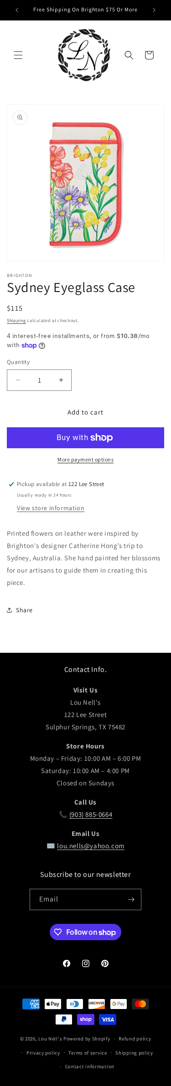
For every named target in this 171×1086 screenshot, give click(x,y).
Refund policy (135, 1038)
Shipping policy (134, 1053)
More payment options (85, 459)
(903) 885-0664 (90, 814)
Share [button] (24, 610)
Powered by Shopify (86, 1038)
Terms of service (87, 1053)
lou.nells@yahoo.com (90, 845)
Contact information (89, 1066)
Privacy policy (43, 1053)
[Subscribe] (131, 899)
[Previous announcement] (17, 10)
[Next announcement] (154, 10)
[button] (18, 55)
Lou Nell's (50, 1038)
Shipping (16, 320)
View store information (50, 508)
